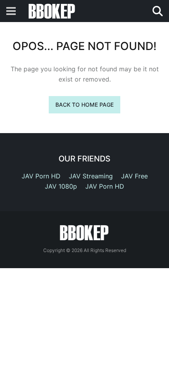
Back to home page (84, 104)
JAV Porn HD (41, 176)
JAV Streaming (91, 176)
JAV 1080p (61, 186)
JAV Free (134, 176)
